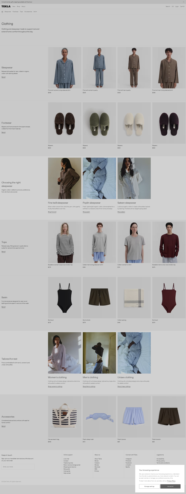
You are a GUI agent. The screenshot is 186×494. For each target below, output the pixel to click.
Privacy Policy (171, 481)
